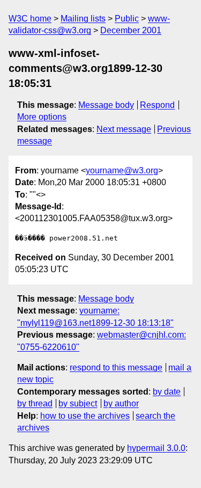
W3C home (30, 18)
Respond (157, 105)
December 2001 (130, 30)
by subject (77, 403)
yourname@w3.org (122, 170)
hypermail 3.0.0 (156, 448)
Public (127, 18)
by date (167, 391)
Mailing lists (83, 18)
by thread (35, 403)
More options (41, 116)
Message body (106, 105)
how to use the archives (85, 415)
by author (121, 403)
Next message (123, 129)
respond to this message (116, 367)
